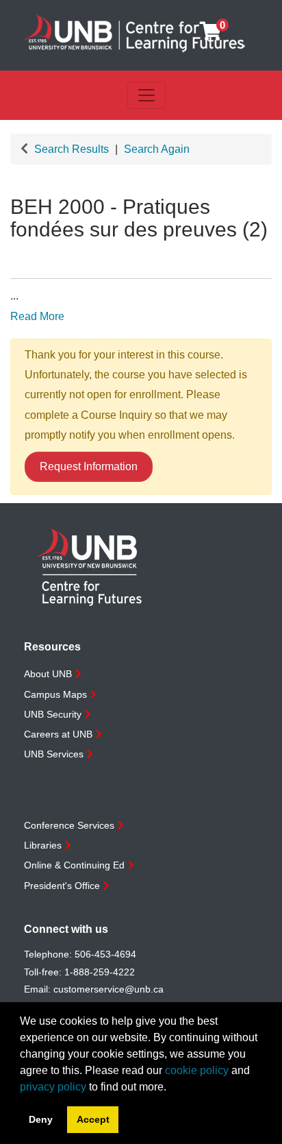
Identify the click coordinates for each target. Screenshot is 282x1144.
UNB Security (52, 714)
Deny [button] (41, 1119)
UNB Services (54, 754)
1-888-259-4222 (99, 971)
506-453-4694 (105, 954)
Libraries (43, 845)
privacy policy (53, 1087)
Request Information (89, 466)
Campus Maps (55, 694)
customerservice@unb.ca (108, 989)
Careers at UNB (58, 734)
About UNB (48, 673)
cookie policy (197, 1070)
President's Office (62, 885)
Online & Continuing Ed (74, 865)
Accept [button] (93, 1119)
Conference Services (69, 825)
